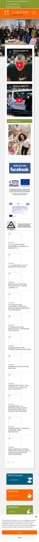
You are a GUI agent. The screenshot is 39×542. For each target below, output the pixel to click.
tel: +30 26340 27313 (13, 4)
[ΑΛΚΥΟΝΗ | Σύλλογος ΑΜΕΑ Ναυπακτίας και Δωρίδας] (16, 13)
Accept (19, 532)
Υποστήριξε (16, 7)
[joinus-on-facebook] (19, 167)
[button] (36, 517)
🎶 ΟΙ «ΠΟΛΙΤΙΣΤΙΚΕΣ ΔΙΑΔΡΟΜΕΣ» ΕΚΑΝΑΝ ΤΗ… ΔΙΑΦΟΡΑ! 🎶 (18, 246)
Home (9, 7)
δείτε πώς (13, 511)
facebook (10, 1)
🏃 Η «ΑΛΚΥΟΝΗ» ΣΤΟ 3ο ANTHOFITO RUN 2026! (17, 266)
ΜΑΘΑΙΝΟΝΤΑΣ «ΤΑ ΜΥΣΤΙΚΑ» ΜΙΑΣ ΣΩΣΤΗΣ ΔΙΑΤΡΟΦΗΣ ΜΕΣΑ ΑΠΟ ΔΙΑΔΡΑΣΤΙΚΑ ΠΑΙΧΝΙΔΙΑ (17, 408)
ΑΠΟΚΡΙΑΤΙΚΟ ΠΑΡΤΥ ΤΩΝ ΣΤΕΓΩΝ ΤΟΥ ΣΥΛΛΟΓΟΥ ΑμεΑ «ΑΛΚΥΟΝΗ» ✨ (18, 387)
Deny (19, 537)
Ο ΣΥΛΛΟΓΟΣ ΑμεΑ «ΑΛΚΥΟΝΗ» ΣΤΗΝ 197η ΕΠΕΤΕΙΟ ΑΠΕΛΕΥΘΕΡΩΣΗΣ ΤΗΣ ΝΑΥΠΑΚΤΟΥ (19, 307)
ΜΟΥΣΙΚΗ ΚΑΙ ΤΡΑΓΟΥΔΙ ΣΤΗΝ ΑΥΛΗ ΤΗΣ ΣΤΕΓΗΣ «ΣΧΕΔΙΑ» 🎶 (17, 286)
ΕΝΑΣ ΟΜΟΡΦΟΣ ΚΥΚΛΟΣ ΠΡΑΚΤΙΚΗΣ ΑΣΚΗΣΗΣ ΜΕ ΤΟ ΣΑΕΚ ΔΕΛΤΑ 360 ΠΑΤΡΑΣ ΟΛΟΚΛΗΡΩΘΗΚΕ (19, 451)
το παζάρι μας (14, 496)
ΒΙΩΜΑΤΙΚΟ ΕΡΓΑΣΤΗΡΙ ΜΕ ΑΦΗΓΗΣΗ (18, 367)
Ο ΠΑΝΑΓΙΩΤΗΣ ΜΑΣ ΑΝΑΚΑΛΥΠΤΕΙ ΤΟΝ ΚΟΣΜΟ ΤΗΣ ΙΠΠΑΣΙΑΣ (18, 328)
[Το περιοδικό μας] (19, 139)
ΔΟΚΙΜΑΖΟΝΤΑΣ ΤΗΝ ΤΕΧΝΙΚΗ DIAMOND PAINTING (19, 348)
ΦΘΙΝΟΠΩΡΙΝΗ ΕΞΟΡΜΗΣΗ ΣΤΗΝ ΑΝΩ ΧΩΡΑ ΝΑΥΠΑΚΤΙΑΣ (18, 430)
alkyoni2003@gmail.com (22, 1)
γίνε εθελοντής (14, 480)
